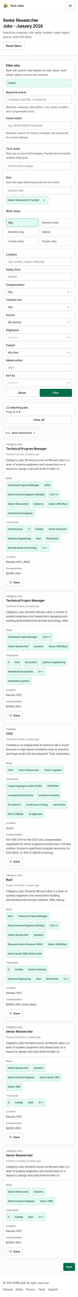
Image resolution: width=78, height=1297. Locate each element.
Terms (41, 1289)
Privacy (30, 1289)
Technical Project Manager (22, 637)
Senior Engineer (53, 770)
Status (19, 1289)
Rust (38, 538)
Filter (56, 392)
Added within (14, 360)
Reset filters (14, 45)
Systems (38, 504)
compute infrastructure (20, 795)
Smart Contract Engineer (21, 1077)
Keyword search (16, 92)
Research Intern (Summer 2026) (25, 944)
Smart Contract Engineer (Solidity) (26, 494)
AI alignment (35, 814)
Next (69, 1266)
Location (11, 254)
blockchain (31, 662)
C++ (44, 547)
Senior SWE (14, 1086)
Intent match (14, 118)
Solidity (39, 529)
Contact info (14, 299)
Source (10, 314)
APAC (48, 485)
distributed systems (19, 681)
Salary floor (13, 269)
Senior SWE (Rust (58, 504)
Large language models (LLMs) (25, 786)
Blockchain (52, 538)
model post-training (37, 804)
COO (10, 770)
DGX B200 (53, 786)
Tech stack (13, 148)
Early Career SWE (49, 1077)
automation (59, 804)
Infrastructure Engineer (20, 513)
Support (53, 1289)
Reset (22, 392)
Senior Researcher (18, 504)
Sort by (10, 375)
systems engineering (53, 662)
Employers (12, 330)
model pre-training (48, 795)
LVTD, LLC (19, 1282)
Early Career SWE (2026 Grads (25, 953)
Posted (10, 345)
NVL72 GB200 (15, 814)
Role (9, 177)
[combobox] (39, 166)
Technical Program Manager (23, 485)
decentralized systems (20, 671)
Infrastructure (15, 529)
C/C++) (54, 494)
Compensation (15, 284)
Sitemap (8, 1289)
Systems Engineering (19, 538)
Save (16, 582)
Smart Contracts (58, 529)
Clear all (39, 419)
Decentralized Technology (22, 547)
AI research (14, 804)
